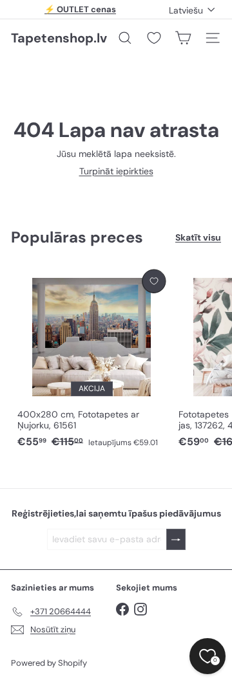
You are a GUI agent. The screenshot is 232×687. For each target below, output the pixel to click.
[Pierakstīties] (176, 539)
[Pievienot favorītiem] (154, 281)
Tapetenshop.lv (59, 38)
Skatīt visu (198, 237)
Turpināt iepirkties (116, 171)
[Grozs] (183, 38)
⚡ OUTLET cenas (80, 9)
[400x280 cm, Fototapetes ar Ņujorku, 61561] (91, 359)
